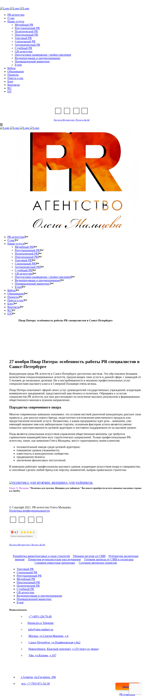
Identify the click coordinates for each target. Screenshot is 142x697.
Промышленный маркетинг (34, 599)
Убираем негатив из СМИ (89, 556)
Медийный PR (26, 579)
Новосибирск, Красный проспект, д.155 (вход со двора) (63, 648)
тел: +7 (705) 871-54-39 (35, 683)
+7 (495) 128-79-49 (40, 616)
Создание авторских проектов (98, 562)
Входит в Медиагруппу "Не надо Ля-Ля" (72, 120)
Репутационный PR (29, 575)
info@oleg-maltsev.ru (40, 629)
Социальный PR (27, 572)
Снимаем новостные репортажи (55, 562)
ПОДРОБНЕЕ (33, 497)
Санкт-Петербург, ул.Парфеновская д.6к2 (54, 642)
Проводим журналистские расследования (54, 559)
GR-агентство (25, 592)
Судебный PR (25, 589)
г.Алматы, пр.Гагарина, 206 (38, 677)
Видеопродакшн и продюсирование (39, 595)
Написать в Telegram (40, 623)
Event (20, 602)
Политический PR (28, 585)
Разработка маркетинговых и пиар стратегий (41, 556)
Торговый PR (25, 569)
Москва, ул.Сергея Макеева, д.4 (48, 636)
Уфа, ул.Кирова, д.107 (42, 655)
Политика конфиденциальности (29, 510)
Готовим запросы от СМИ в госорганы (108, 559)
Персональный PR (28, 582)
